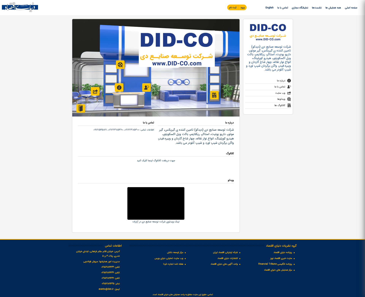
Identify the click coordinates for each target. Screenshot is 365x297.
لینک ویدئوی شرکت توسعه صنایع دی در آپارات (155, 222)
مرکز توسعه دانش (175, 252)
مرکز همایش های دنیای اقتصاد (278, 270)
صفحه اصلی (351, 8)
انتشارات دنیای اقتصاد (227, 258)
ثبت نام (232, 7)
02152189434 (107, 272)
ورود (242, 7)
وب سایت (280, 93)
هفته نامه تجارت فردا (173, 264)
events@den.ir (106, 289)
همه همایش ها (333, 8)
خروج (80, 108)
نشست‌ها (317, 8)
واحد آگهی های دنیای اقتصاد (224, 264)
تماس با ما (282, 8)
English (270, 8)
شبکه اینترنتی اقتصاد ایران (225, 252)
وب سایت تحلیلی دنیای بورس (169, 258)
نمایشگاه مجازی (300, 8)
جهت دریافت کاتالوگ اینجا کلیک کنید (156, 161)
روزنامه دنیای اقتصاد (283, 252)
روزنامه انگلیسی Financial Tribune (275, 264)
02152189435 (108, 283)
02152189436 (108, 278)
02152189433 (107, 267)
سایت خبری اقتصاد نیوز (281, 258)
